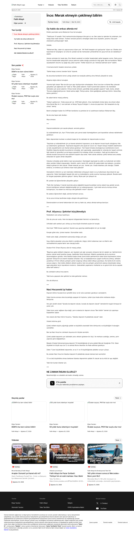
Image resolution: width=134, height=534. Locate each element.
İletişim (73, 5)
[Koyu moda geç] (117, 4)
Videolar (51, 5)
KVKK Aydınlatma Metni (76, 507)
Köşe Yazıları (16, 503)
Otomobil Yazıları (17, 507)
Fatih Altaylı (44, 503)
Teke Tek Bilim (63, 5)
